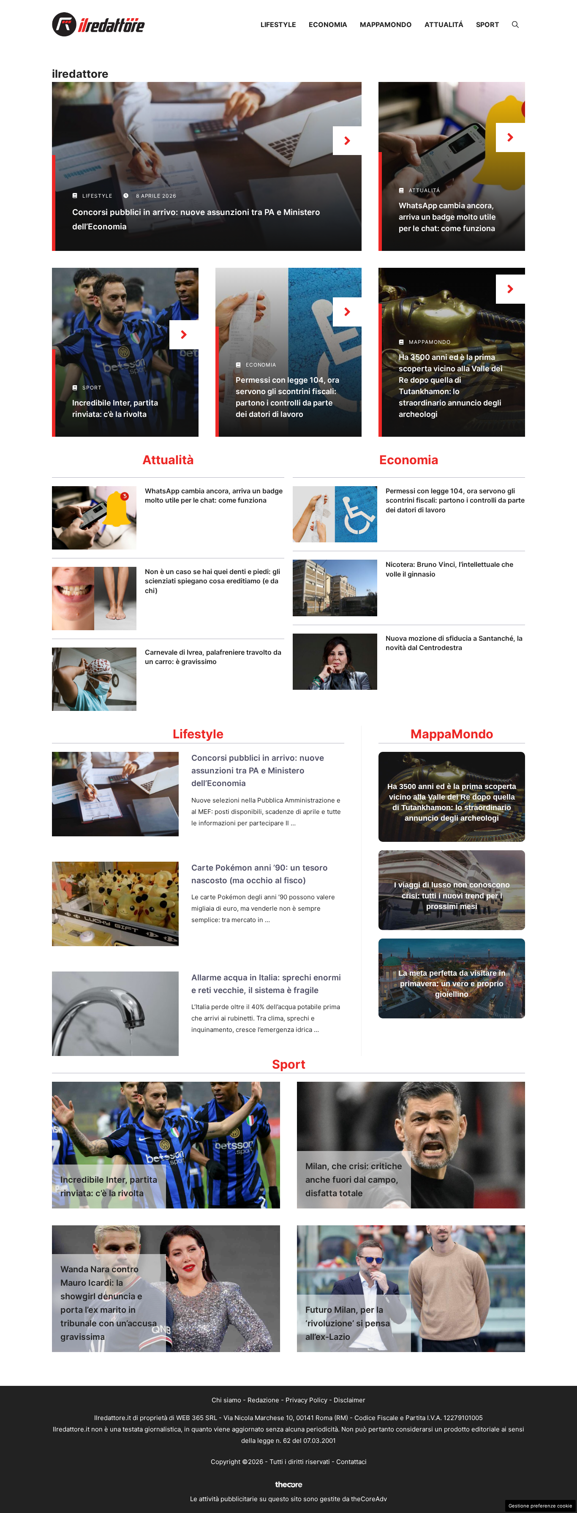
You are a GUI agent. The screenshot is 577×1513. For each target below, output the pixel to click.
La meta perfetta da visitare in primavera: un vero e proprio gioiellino (452, 984)
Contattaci (351, 1462)
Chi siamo (226, 1400)
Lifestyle (278, 24)
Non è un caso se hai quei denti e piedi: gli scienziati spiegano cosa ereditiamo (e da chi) (212, 581)
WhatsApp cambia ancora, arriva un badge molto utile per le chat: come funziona (447, 217)
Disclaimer (349, 1400)
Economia (328, 24)
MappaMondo (386, 24)
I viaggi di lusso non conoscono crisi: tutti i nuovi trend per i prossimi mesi (452, 895)
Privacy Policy (306, 1400)
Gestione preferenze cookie (540, 1506)
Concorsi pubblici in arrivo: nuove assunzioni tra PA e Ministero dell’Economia (257, 771)
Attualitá (444, 24)
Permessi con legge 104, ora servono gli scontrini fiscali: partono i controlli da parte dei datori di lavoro (455, 500)
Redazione (263, 1400)
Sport (487, 24)
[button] (515, 24)
